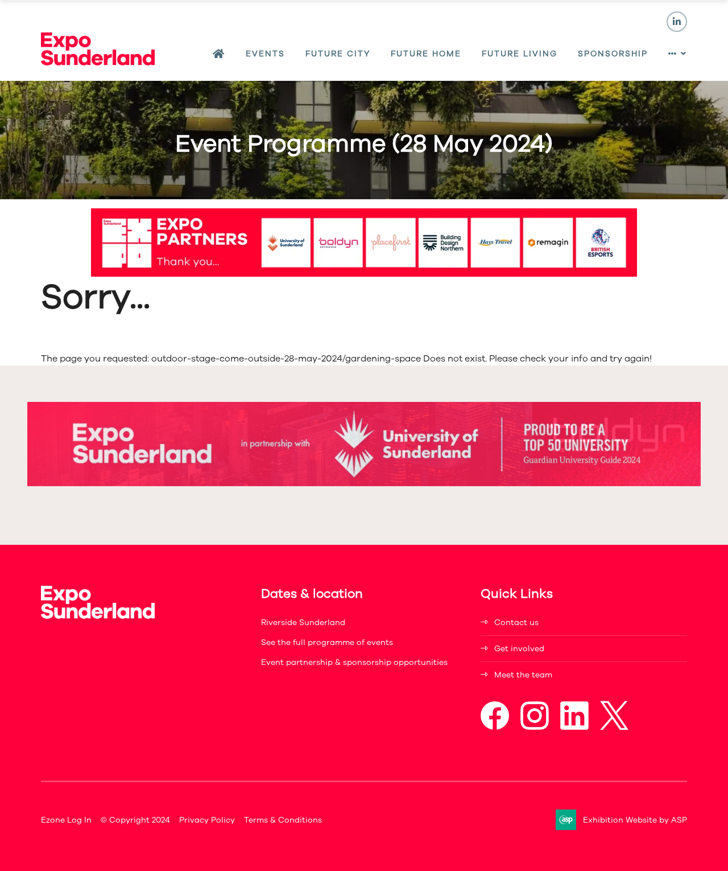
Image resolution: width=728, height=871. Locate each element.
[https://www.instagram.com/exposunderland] (534, 727)
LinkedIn (677, 21)
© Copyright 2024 (135, 820)
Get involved (519, 648)
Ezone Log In (66, 820)
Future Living (519, 53)
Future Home (426, 53)
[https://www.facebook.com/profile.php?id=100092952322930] (495, 727)
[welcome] (98, 62)
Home (219, 54)
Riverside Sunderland (303, 622)
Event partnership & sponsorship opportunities (354, 662)
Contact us (516, 622)
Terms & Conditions (283, 820)
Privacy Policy (207, 820)
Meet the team (523, 674)
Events (265, 53)
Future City (337, 53)
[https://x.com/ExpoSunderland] (614, 727)
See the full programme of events (327, 642)
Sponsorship (613, 53)
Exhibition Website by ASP (635, 820)
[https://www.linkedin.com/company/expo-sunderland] (574, 727)
